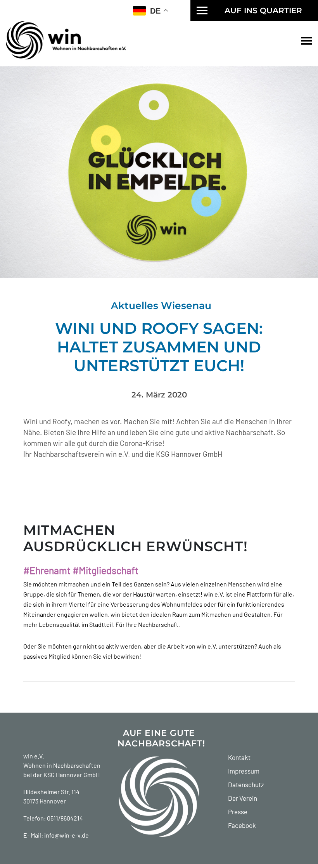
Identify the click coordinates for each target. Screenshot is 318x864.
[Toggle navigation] (306, 40)
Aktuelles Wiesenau (161, 305)
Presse (237, 811)
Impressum (243, 771)
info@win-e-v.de (66, 835)
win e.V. (33, 756)
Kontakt (239, 757)
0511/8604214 (65, 818)
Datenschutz (246, 784)
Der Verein (242, 798)
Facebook (242, 825)
